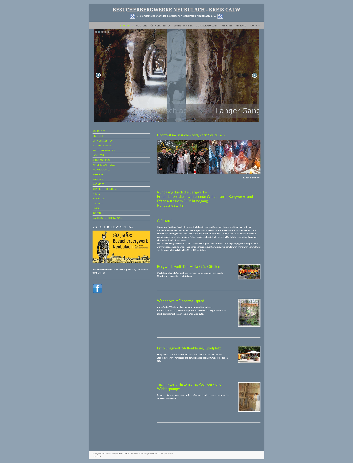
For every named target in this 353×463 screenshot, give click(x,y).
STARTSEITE (126, 25)
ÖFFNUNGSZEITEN (160, 25)
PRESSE (96, 193)
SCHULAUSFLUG (101, 160)
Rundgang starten (171, 205)
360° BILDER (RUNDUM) (105, 189)
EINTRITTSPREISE (183, 25)
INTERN (97, 213)
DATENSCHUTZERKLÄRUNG (107, 217)
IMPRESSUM (99, 198)
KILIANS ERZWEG (101, 169)
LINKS (96, 208)
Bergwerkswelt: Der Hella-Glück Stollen (188, 266)
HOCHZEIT (98, 155)
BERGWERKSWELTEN (207, 25)
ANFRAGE (241, 25)
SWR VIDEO (99, 184)
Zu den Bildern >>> (251, 177)
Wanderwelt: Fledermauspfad (180, 301)
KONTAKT (254, 25)
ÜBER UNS (141, 25)
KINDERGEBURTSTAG (104, 164)
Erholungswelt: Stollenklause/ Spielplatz (189, 348)
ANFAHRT (227, 25)
